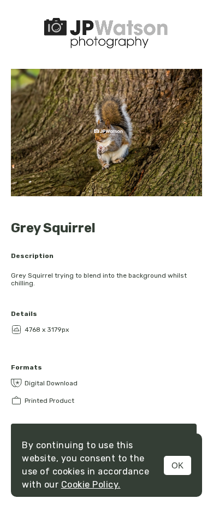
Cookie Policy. (91, 484)
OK (177, 465)
